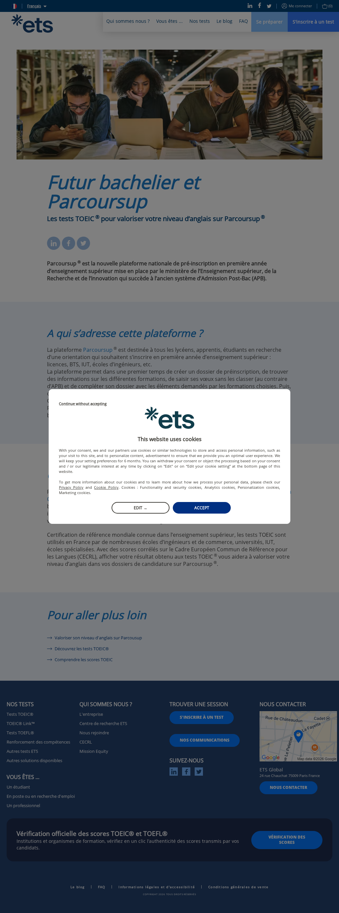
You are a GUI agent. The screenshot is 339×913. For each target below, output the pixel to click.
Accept (201, 508)
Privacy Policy (71, 487)
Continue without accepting (83, 404)
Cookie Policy (106, 487)
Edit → (140, 508)
